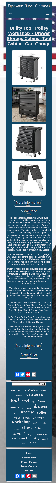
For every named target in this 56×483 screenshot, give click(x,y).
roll (33, 402)
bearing (16, 429)
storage (27, 411)
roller (42, 412)
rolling (35, 438)
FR (31, 470)
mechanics (41, 434)
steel (25, 401)
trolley (42, 401)
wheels (14, 407)
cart (20, 390)
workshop (21, 422)
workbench (19, 396)
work (13, 390)
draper (30, 435)
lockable (39, 428)
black (23, 438)
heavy (29, 408)
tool (15, 400)
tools (13, 438)
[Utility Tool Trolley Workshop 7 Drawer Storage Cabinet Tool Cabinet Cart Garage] (29, 67)
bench (26, 417)
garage (38, 417)
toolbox (36, 423)
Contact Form (29, 457)
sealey (32, 442)
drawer (41, 406)
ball (24, 443)
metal (17, 417)
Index (29, 453)
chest (27, 427)
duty (23, 408)
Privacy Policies (29, 462)
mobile (14, 413)
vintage (45, 439)
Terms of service (29, 466)
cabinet (18, 433)
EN (26, 470)
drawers (34, 394)
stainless (44, 390)
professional (31, 390)
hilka (44, 423)
